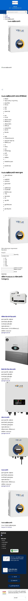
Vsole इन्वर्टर (4, 470)
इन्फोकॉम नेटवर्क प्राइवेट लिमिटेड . (13, 592)
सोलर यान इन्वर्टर (5, 417)
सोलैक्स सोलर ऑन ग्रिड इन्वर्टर (8, 316)
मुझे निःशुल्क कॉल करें (15, 585)
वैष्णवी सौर (15, 7)
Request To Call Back (6, 527)
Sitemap (4, 548)
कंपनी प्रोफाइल (5, 542)
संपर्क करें (3, 546)
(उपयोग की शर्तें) (23, 591)
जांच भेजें (15, 576)
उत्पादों (6, 16)
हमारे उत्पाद (4, 544)
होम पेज (3, 540)
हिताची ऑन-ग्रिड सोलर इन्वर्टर (8, 369)
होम (5, 14)
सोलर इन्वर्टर (7, 17)
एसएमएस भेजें (15, 580)
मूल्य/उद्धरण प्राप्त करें (5, 332)
